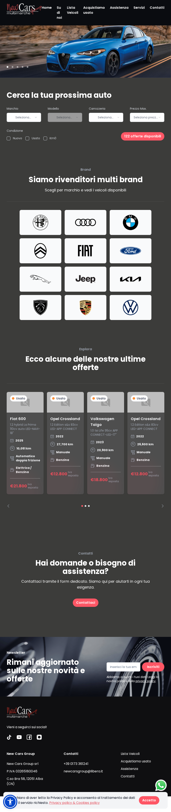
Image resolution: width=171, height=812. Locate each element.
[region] (85, 450)
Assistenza (119, 7)
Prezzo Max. (138, 109)
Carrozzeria (97, 109)
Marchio (12, 109)
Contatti (157, 7)
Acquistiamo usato (94, 10)
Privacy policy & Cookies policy (74, 802)
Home (47, 7)
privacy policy (146, 681)
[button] (10, 802)
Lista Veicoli (72, 10)
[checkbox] (8, 138)
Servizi (139, 7)
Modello (53, 109)
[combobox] (24, 117)
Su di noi (59, 12)
